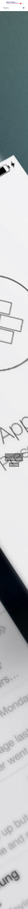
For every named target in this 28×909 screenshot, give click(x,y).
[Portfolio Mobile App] (14, 460)
